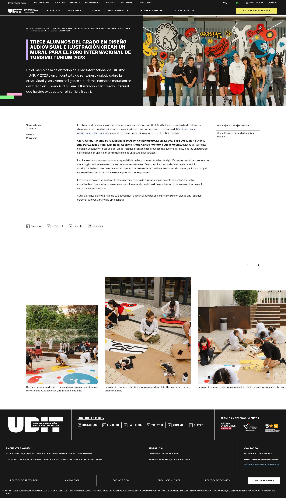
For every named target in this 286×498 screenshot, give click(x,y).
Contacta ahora (264, 481)
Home (28, 28)
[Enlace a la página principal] (25, 10)
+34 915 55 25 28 (255, 3)
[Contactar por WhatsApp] (237, 3)
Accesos (273, 3)
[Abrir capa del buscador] (215, 3)
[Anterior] (249, 265)
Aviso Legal (72, 480)
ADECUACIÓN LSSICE (169, 480)
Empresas (75, 3)
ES (224, 3)
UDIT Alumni (59, 3)
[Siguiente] (257, 265)
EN (229, 3)
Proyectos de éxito (120, 11)
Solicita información (256, 11)
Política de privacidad (24, 480)
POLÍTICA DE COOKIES (217, 480)
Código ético (121, 480)
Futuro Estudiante (39, 3)
